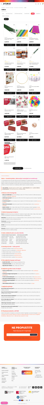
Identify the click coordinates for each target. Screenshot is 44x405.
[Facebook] (33, 387)
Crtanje (26, 315)
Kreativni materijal (9, 7)
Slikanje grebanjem (25, 314)
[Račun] (38, 4)
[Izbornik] (1, 4)
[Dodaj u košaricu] (9, 45)
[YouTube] (38, 387)
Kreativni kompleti (8, 314)
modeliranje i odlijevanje (11, 196)
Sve (3, 13)
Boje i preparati (22, 315)
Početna (3, 7)
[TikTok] (41, 387)
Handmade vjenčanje (18, 13)
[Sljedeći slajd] (26, 30)
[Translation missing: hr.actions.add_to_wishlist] (14, 25)
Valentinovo (38, 13)
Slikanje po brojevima (17, 314)
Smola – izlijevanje (14, 315)
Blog (12, 380)
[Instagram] (36, 387)
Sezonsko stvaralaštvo (18, 7)
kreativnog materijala (18, 248)
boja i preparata (18, 253)
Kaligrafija (38, 314)
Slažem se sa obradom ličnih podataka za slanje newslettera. (18, 338)
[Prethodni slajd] (17, 30)
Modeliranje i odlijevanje (6, 315)
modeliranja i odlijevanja (21, 250)
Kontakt (13, 378)
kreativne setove (37, 208)
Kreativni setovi (32, 314)
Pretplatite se (33, 334)
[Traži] (36, 4)
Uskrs (33, 13)
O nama (13, 371)
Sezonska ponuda (9, 13)
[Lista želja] (40, 4)
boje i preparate (5, 199)
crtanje (38, 207)
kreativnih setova (17, 255)
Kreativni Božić (26, 13)
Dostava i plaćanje (5, 370)
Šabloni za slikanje (5, 15)
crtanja (32, 283)
